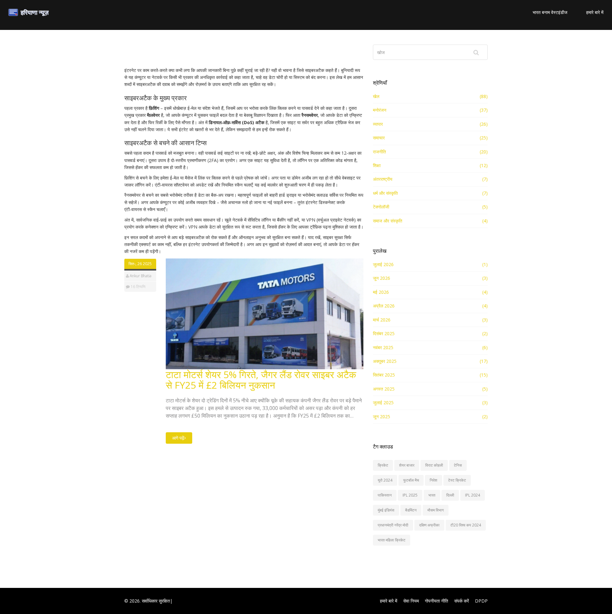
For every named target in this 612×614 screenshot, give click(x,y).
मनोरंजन (379, 110)
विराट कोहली (434, 465)
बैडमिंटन (411, 510)
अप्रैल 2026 (384, 306)
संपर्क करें (461, 601)
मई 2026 (381, 292)
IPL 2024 (472, 495)
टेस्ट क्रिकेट (457, 480)
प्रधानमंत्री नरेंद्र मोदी (393, 525)
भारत (431, 495)
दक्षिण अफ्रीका (429, 525)
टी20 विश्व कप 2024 (465, 525)
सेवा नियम (411, 601)
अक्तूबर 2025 (385, 361)
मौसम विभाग (435, 510)
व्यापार (378, 124)
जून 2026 (381, 278)
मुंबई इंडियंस (386, 510)
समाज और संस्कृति (387, 221)
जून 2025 (381, 416)
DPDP (481, 601)
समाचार (379, 138)
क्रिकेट (383, 465)
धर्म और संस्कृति (385, 193)
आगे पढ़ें (178, 438)
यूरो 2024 (385, 480)
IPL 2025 (410, 495)
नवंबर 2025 (383, 347)
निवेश (433, 480)
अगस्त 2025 (384, 389)
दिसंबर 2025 (384, 333)
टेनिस (458, 465)
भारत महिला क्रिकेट (391, 540)
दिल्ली (450, 495)
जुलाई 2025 (383, 402)
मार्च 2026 (381, 320)
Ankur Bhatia (140, 276)
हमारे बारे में (594, 12)
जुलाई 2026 (383, 264)
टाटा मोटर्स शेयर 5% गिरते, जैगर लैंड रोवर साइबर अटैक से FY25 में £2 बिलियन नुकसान (261, 380)
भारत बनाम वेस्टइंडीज (550, 12)
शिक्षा (377, 165)
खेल (376, 96)
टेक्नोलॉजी (381, 207)
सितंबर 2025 (384, 375)
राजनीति (379, 152)
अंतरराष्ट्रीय (382, 179)
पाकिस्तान (385, 495)
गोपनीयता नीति (436, 601)
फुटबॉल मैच (411, 480)
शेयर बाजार (406, 465)
